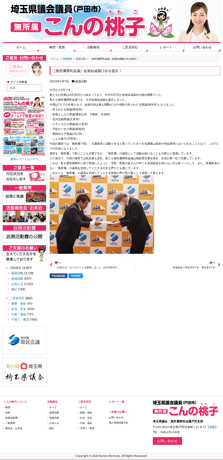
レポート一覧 (117, 401)
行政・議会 (18, 314)
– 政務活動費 (10, 417)
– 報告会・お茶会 (12, 428)
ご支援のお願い (118, 411)
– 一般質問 (9, 423)
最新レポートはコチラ (24, 159)
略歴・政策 (57, 47)
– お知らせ (53, 423)
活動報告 (93, 47)
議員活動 (17, 273)
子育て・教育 (20, 319)
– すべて (52, 407)
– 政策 (6, 412)
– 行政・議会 (85, 423)
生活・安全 (18, 309)
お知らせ (17, 284)
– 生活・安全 (85, 417)
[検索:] (24, 88)
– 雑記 (50, 428)
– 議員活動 (53, 412)
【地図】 (212, 427)
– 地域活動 (53, 417)
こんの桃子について (15, 401)
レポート (166, 47)
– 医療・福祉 (85, 412)
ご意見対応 (130, 47)
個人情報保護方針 (118, 422)
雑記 (14, 289)
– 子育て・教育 (86, 428)
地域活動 (17, 278)
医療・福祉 (18, 303)
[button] (59, 275)
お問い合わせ (202, 47)
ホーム (21, 47)
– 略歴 (6, 407)
